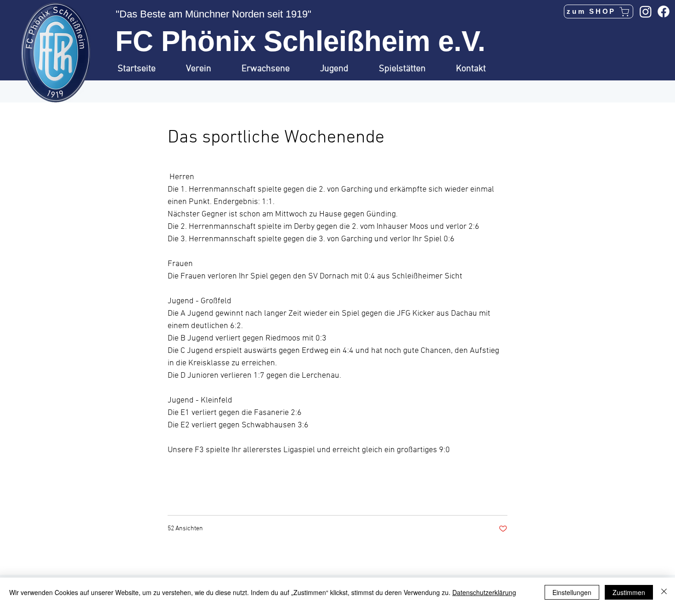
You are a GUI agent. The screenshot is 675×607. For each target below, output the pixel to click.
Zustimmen (629, 592)
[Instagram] (645, 11)
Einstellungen (571, 592)
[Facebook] (663, 11)
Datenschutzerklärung (484, 592)
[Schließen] (663, 592)
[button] (207, 69)
